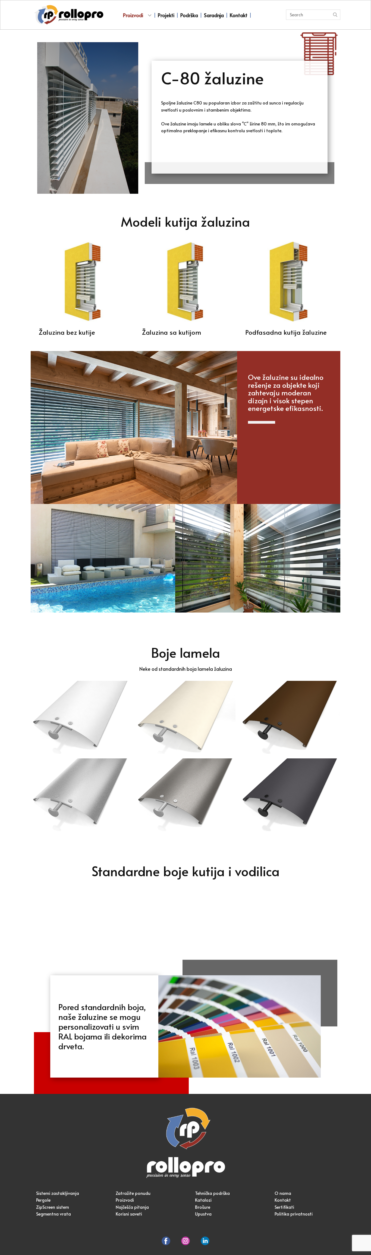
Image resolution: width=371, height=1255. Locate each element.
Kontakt (238, 15)
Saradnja (214, 15)
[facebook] (166, 1240)
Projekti (166, 15)
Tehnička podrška (212, 1193)
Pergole (43, 1200)
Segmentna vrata (53, 1214)
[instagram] (185, 1240)
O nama (283, 1193)
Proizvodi (133, 15)
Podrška (189, 15)
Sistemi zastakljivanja (57, 1193)
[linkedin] (205, 1240)
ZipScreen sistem (52, 1207)
